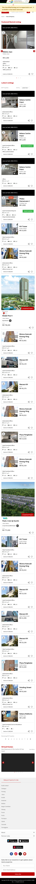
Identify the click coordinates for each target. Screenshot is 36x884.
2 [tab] (18, 78)
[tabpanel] (18, 51)
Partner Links (5, 836)
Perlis (3, 815)
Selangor (3, 788)
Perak (3, 812)
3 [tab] (20, 78)
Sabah (3, 821)
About (3, 832)
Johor (3, 794)
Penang (3, 791)
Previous (2, 51)
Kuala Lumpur (5, 785)
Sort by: (18, 87)
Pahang (3, 809)
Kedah (3, 797)
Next (34, 51)
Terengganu (4, 827)
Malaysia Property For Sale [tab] (11, 780)
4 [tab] (20, 772)
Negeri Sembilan (5, 806)
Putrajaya (4, 818)
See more (32, 749)
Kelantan (3, 800)
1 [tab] (17, 78)
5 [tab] (22, 772)
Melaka (3, 803)
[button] (25, 87)
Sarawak (3, 824)
